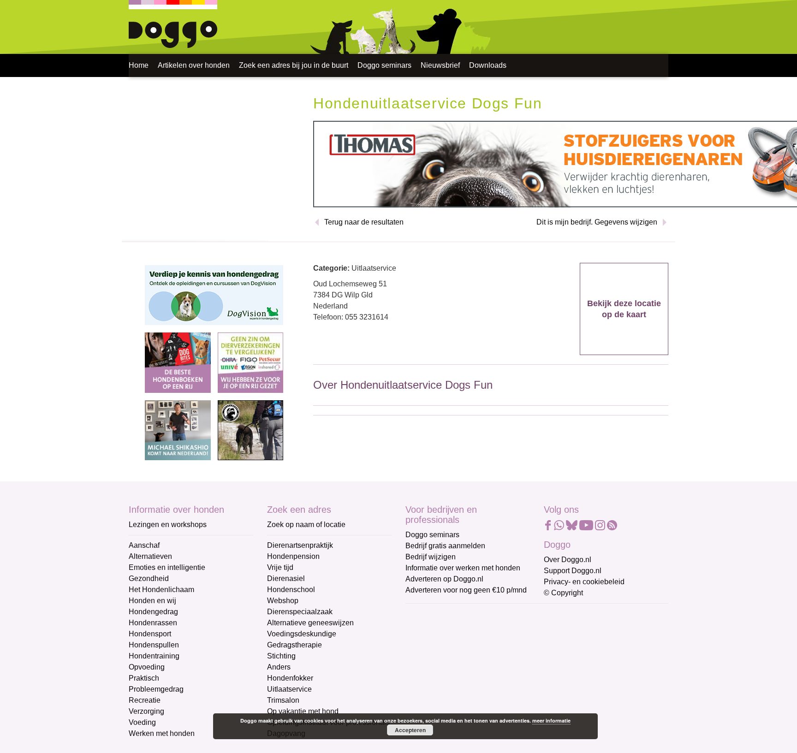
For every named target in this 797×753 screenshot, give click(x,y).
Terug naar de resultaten (364, 222)
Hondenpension (293, 556)
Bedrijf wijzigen (430, 557)
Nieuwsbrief (440, 65)
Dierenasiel (286, 578)
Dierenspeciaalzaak (300, 612)
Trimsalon (283, 700)
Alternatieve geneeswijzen (310, 623)
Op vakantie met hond (303, 711)
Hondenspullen (154, 645)
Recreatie (145, 700)
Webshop (282, 601)
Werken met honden (162, 733)
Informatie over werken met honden (462, 568)
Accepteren (410, 730)
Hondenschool (291, 589)
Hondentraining (154, 656)
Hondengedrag (153, 612)
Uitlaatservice (289, 689)
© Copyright (563, 593)
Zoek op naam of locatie (306, 524)
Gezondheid (149, 578)
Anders (279, 667)
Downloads (487, 65)
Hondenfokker (290, 678)
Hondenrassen (153, 623)
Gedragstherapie (294, 645)
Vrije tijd (280, 567)
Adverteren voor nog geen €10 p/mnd (466, 590)
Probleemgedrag (156, 689)
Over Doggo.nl (567, 559)
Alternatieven (150, 556)
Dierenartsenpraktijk (300, 545)
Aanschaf (144, 545)
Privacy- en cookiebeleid (584, 582)
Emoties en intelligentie (167, 567)
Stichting (281, 656)
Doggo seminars (384, 65)
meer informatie (551, 720)
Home (139, 65)
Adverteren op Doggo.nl (444, 579)
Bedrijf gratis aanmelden (445, 546)
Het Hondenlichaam (161, 589)
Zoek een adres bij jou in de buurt (293, 65)
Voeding (142, 722)
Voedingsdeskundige (301, 634)
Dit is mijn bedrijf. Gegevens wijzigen (596, 222)
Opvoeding (147, 667)
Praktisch (144, 678)
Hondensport (150, 634)
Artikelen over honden (194, 65)
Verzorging (146, 711)
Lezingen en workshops (168, 524)
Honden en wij (152, 601)
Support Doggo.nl (572, 571)
